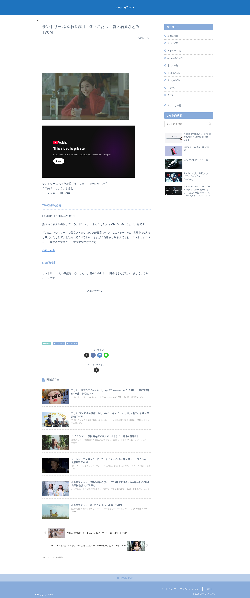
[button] (210, 124)
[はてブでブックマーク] (99, 355)
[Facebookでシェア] (93, 355)
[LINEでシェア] (106, 355)
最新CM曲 (172, 35)
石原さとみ (73, 343)
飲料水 (47, 343)
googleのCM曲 (175, 58)
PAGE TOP (126, 577)
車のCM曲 (172, 65)
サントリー (60, 343)
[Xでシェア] (86, 355)
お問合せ (209, 589)
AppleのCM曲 (174, 50)
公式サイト (48, 250)
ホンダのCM (173, 80)
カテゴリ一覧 (174, 105)
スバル (170, 95)
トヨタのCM (173, 73)
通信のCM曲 (173, 43)
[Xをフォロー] (96, 370)
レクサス (172, 87)
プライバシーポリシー (190, 589)
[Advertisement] (96, 55)
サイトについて (169, 589)
